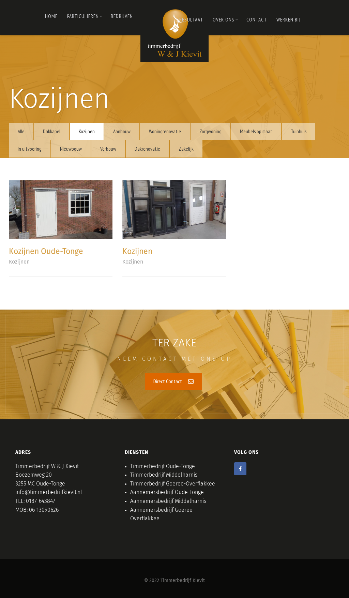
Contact (256, 19)
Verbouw (108, 149)
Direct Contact (168, 381)
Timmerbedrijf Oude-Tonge (162, 466)
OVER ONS (223, 19)
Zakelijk (186, 149)
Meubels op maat (256, 131)
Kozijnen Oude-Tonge (46, 252)
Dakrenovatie (147, 149)
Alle (21, 131)
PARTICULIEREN (83, 16)
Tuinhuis (298, 131)
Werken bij (288, 19)
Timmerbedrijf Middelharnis (163, 475)
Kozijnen (87, 131)
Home (51, 16)
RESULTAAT (191, 19)
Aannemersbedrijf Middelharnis (168, 501)
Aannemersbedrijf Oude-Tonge (167, 492)
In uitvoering (30, 149)
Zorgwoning (210, 131)
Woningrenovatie (165, 131)
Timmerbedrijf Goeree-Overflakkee (172, 484)
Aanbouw (122, 131)
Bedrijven (122, 16)
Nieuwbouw (71, 149)
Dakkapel (51, 131)
